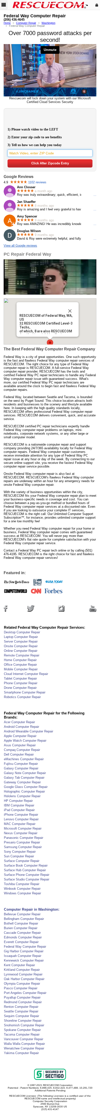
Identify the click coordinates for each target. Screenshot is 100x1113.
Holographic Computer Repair (24, 791)
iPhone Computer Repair (21, 814)
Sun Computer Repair (19, 856)
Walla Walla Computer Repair (24, 1044)
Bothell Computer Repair (21, 923)
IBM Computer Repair (19, 805)
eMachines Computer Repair (24, 759)
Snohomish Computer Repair (24, 1025)
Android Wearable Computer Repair (28, 731)
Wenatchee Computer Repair (24, 1048)
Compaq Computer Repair (22, 750)
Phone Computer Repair (20, 683)
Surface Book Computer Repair (26, 865)
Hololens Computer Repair (22, 796)
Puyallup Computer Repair (22, 997)
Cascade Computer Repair (22, 933)
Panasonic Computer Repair (23, 838)
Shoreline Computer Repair (23, 1020)
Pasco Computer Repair (20, 988)
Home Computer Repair (20, 660)
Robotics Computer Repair (22, 697)
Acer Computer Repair (19, 722)
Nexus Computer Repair (20, 833)
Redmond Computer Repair (23, 1002)
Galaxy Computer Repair (21, 768)
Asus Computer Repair (20, 745)
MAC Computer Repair (19, 824)
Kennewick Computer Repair (24, 960)
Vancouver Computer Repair (23, 1039)
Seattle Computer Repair (21, 1011)
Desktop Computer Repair (22, 632)
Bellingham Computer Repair (24, 919)
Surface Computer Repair (21, 861)
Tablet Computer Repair (20, 678)
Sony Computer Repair (20, 851)
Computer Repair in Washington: (31, 909)
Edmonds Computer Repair (23, 937)
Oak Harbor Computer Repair (24, 979)
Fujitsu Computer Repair (21, 764)
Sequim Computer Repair (21, 1016)
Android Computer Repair (21, 727)
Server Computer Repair (21, 641)
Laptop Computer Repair (21, 637)
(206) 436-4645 (14, 19)
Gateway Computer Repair (22, 782)
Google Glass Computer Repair (26, 787)
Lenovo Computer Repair (21, 819)
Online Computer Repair (20, 651)
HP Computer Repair (18, 801)
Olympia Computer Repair (22, 983)
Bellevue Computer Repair (22, 914)
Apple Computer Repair (20, 736)
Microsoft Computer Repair (23, 828)
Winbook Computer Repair (22, 888)
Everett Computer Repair (21, 942)
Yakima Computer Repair (21, 1053)
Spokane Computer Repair (22, 1030)
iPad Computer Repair (19, 810)
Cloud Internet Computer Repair (26, 674)
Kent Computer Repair (19, 965)
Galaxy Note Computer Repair (25, 773)
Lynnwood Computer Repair (23, 974)
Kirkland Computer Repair (22, 970)
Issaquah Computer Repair (22, 956)
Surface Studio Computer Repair (26, 879)
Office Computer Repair (20, 664)
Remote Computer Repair (21, 655)
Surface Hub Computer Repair (25, 870)
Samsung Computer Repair (23, 847)
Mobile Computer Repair (21, 669)
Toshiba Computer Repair (21, 884)
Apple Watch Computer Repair (25, 740)
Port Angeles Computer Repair (25, 993)
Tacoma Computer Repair (22, 1034)
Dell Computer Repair (19, 754)
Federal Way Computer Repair (25, 946)
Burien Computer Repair (20, 928)
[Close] (70, 311)
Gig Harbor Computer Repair (23, 951)
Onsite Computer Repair (21, 646)
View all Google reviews (20, 245)
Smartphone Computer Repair (24, 692)
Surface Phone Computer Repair (26, 875)
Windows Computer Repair (22, 893)
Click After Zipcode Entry (50, 163)
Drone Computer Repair (20, 688)
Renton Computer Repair (21, 1007)
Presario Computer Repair (22, 842)
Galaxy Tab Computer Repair (24, 777)
